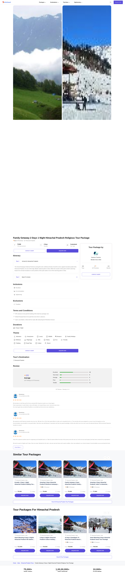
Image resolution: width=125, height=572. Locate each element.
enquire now (62, 250)
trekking (18, 343)
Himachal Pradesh (30, 240)
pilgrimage (29, 339)
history (48, 339)
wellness (18, 339)
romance (59, 336)
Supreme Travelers (96, 257)
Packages (41, 2)
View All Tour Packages (62, 557)
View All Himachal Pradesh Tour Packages (62, 501)
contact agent (29, 250)
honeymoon (30, 336)
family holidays (71, 336)
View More (17, 447)
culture (39, 343)
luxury (41, 336)
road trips (29, 343)
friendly (65, 339)
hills (39, 339)
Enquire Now (24, 495)
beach (48, 343)
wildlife (50, 336)
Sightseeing (77, 2)
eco (56, 339)
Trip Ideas (65, 2)
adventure (18, 336)
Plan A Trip (118, 2)
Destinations (53, 2)
